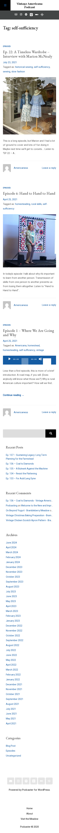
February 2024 (13, 557)
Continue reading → (13, 395)
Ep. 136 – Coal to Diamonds (20, 463)
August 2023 (12, 586)
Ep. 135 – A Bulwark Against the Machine (27, 468)
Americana (21, 345)
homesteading (22, 204)
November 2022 (14, 630)
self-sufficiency (42, 67)
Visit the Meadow (29, 819)
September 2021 (14, 699)
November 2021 (14, 689)
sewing (6, 71)
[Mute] (40, 361)
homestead (34, 345)
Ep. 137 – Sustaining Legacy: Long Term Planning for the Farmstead (26, 457)
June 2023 (11, 596)
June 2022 (11, 655)
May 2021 (11, 718)
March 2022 (12, 669)
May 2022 (11, 660)
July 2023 (11, 591)
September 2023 (14, 582)
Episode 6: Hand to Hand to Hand (29, 193)
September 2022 (14, 640)
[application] (29, 360)
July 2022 (11, 650)
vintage (40, 350)
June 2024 (11, 542)
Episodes (6, 46)
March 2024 (12, 552)
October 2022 (13, 635)
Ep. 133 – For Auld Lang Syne (21, 478)
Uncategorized (13, 755)
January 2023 (13, 621)
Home (30, 808)
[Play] (9, 361)
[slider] (47, 359)
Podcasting (11, 505)
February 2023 (13, 616)
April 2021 (11, 723)
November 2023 (14, 572)
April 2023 (11, 606)
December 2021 (14, 684)
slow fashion (18, 71)
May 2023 (11, 601)
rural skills (36, 204)
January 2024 (13, 562)
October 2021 (13, 694)
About (29, 813)
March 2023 (12, 611)
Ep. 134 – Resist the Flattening (21, 473)
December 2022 (14, 625)
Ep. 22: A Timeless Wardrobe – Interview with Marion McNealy (27, 54)
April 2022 (11, 665)
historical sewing (24, 67)
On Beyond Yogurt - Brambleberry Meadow (27, 510)
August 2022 (12, 645)
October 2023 (13, 577)
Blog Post (11, 746)
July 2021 (11, 709)
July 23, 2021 (10, 62)
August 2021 (12, 704)
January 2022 (13, 679)
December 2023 (14, 567)
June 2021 (11, 713)
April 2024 (11, 547)
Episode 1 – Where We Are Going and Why (28, 332)
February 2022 (13, 674)
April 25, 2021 (10, 199)
